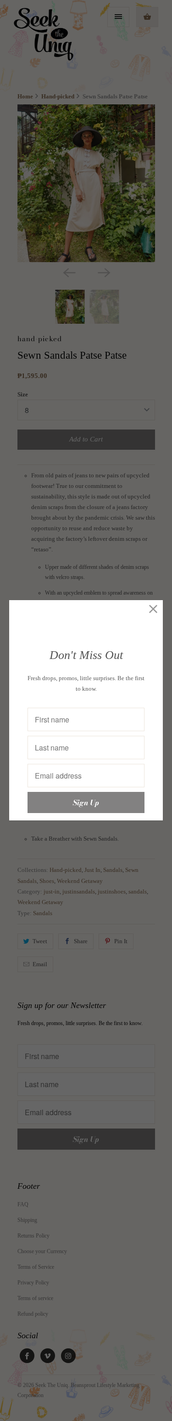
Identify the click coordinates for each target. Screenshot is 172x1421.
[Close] (153, 610)
